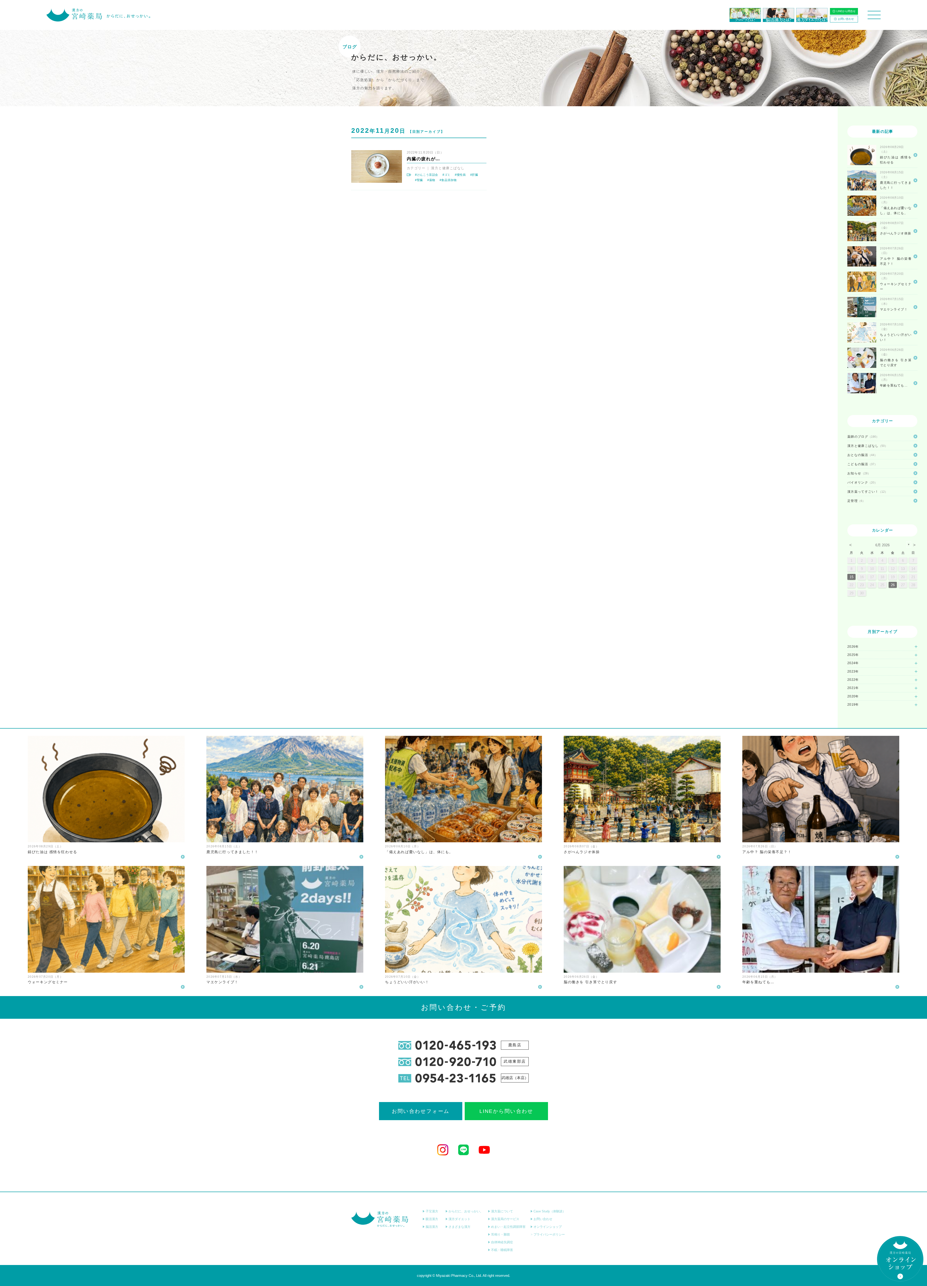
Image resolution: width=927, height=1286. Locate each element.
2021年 (853, 688)
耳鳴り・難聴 (500, 1234)
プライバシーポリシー (549, 1234)
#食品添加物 (448, 180)
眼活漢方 (432, 1219)
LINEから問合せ (846, 11)
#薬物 (431, 180)
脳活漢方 (432, 1227)
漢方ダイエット (460, 1219)
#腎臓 (419, 180)
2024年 (853, 663)
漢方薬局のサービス (505, 1219)
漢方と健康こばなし (447, 168)
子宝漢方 (432, 1211)
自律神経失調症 (502, 1242)
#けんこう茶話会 (426, 174)
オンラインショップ (548, 1227)
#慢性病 (460, 174)
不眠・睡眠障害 (502, 1250)
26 (893, 585)
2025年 (853, 655)
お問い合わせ (846, 18)
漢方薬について (502, 1211)
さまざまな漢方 (460, 1227)
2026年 (853, 646)
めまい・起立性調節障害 (508, 1227)
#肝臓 (474, 174)
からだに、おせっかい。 (466, 1211)
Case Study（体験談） (550, 1211)
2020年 (853, 696)
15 (851, 577)
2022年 (853, 680)
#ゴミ (446, 174)
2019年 (853, 704)
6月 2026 (882, 545)
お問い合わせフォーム (420, 1111)
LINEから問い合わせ (506, 1111)
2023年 (853, 671)
